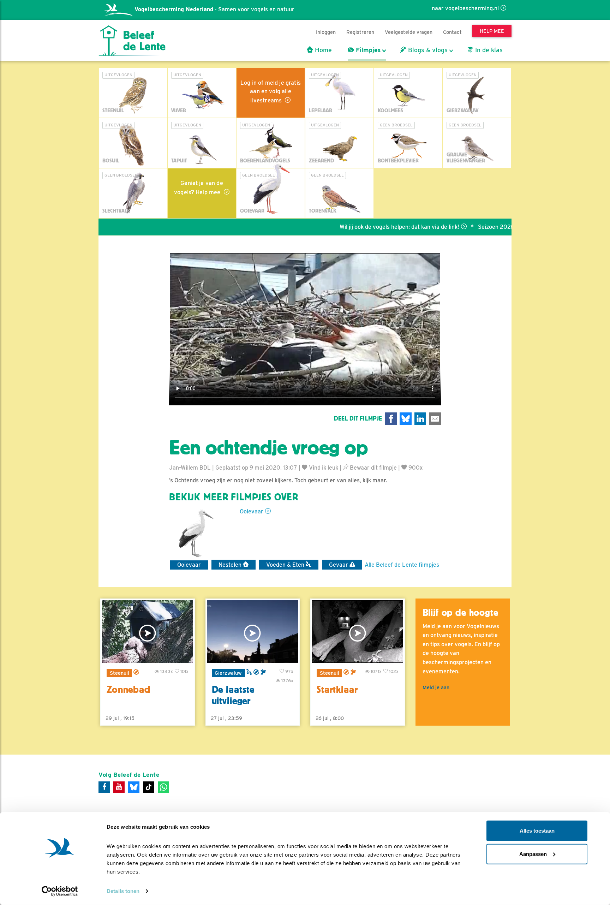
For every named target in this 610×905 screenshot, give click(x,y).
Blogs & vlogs (427, 50)
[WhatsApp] (163, 787)
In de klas (488, 50)
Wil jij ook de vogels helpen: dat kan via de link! (374, 227)
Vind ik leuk (322, 467)
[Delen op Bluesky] (406, 418)
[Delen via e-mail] (435, 418)
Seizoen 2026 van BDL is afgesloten (500, 227)
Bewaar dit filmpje (372, 467)
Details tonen (123, 891)
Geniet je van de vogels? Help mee (198, 188)
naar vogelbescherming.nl (465, 8)
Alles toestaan (537, 831)
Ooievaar (251, 511)
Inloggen (326, 32)
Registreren (360, 32)
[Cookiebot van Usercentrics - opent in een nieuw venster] (60, 891)
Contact (452, 32)
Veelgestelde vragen (408, 32)
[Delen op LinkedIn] (420, 418)
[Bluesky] (133, 787)
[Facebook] (104, 787)
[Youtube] (119, 787)
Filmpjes (367, 50)
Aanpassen (533, 854)
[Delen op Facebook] (391, 418)
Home (322, 50)
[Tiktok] (148, 787)
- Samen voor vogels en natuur (214, 9)
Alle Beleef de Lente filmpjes (402, 564)
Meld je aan (436, 687)
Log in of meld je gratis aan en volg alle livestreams (270, 91)
